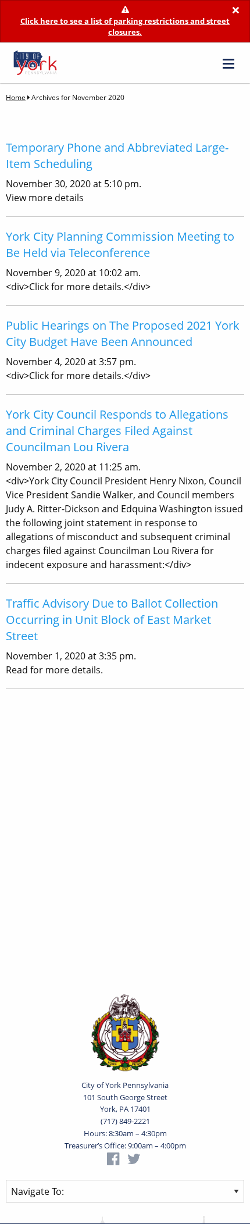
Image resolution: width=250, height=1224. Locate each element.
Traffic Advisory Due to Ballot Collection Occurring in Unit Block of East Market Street (112, 619)
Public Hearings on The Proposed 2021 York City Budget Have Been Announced (123, 333)
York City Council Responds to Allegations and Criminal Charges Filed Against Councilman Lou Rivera (117, 430)
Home (16, 97)
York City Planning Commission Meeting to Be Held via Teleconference (120, 244)
